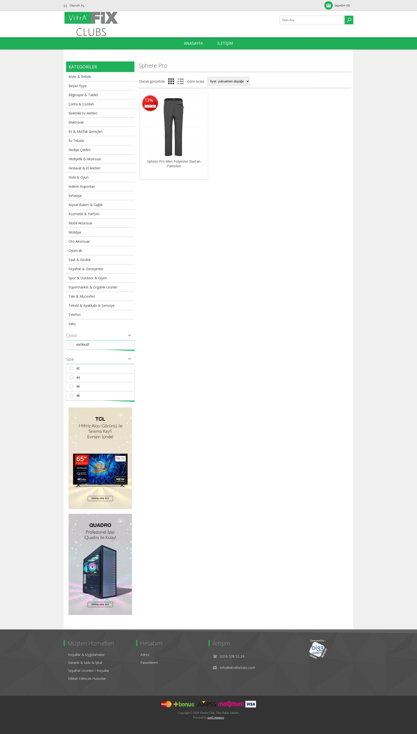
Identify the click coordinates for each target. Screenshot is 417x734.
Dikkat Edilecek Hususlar (87, 678)
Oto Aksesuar (79, 241)
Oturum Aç (77, 5)
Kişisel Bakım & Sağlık (86, 204)
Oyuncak (75, 250)
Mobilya (75, 232)
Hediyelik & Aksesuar (85, 159)
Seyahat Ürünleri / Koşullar (88, 670)
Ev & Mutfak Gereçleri (86, 131)
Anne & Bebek (80, 76)
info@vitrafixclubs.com (237, 667)
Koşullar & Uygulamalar (86, 654)
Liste (180, 81)
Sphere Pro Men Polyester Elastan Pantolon (174, 163)
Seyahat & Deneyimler (86, 269)
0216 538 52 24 (232, 656)
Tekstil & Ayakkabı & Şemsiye (92, 305)
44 (78, 377)
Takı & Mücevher (82, 296)
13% (149, 100)
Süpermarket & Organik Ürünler (93, 287)
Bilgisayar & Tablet (83, 95)
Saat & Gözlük (80, 259)
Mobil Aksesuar (80, 223)
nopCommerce (216, 717)
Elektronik (76, 122)
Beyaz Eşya (77, 85)
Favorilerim (149, 662)
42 (78, 368)
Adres (144, 654)
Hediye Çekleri (79, 149)
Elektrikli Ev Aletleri (83, 113)
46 (78, 386)
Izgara (171, 81)
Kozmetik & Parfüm (84, 214)
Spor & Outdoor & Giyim (88, 278)
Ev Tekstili (76, 140)
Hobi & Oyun (79, 177)
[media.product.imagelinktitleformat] (174, 127)
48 (78, 396)
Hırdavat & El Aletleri (84, 168)
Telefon (75, 314)
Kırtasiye (75, 195)
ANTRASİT (83, 345)
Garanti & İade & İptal (85, 662)
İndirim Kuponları (82, 186)
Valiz (72, 323)
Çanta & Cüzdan (81, 104)
